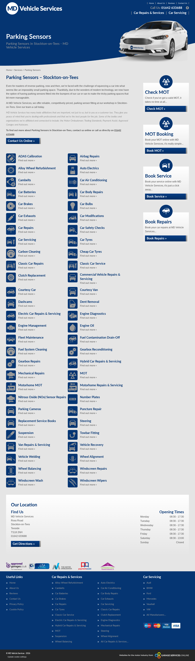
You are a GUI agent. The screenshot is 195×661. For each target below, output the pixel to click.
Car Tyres (60, 609)
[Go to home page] (34, 8)
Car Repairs (60, 604)
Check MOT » (156, 108)
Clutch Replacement (111, 615)
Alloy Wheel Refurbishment (69, 583)
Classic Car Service (64, 615)
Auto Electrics (108, 583)
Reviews (171, 3)
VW (149, 609)
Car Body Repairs (109, 593)
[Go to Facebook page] (187, 7)
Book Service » (157, 196)
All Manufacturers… (156, 615)
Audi (149, 583)
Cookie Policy (16, 609)
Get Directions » (24, 543)
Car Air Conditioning (111, 588)
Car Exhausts (107, 599)
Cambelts (59, 588)
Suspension (61, 636)
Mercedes (151, 599)
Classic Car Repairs (110, 609)
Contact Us (182, 3)
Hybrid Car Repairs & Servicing (70, 625)
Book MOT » (155, 150)
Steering (105, 631)
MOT (57, 631)
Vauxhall (151, 604)
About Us (161, 3)
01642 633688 (166, 7)
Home (151, 3)
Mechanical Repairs (110, 625)
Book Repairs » (157, 238)
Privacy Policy (16, 604)
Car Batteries (61, 593)
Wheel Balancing (63, 642)
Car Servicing (177, 13)
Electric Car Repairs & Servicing (71, 620)
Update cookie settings (17, 657)
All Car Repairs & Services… (114, 642)
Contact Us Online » (21, 141)
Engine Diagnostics (110, 620)
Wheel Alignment (109, 636)
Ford (149, 593)
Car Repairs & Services (149, 13)
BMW (150, 588)
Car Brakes (60, 599)
